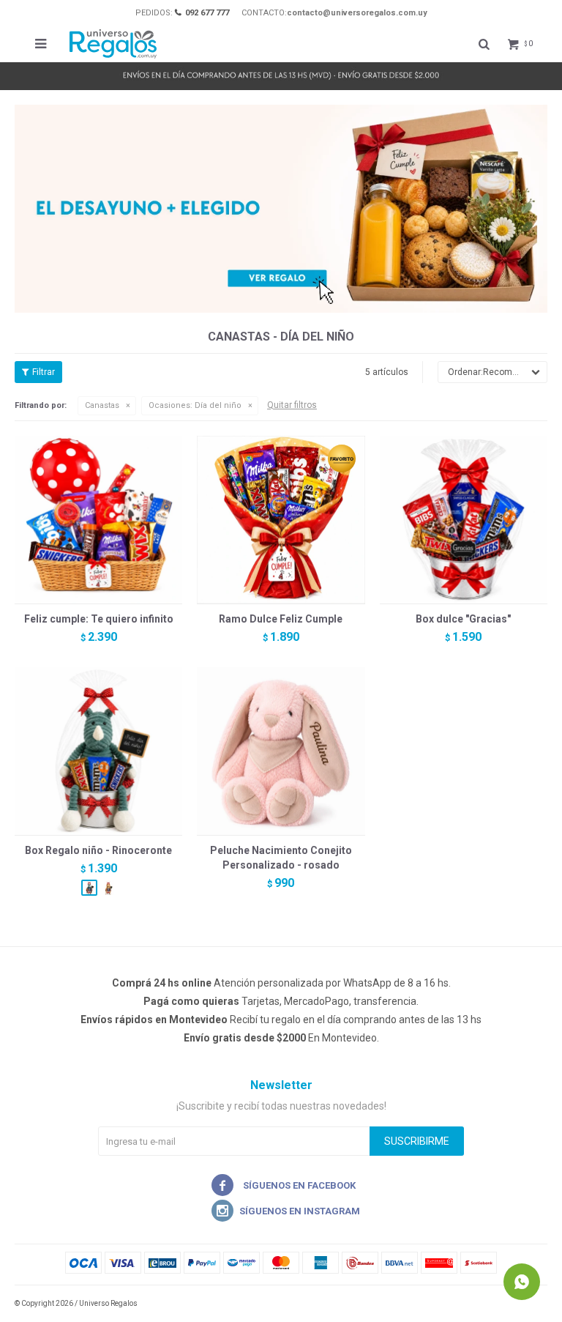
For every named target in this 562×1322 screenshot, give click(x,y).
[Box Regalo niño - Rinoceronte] (98, 751)
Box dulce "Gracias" (463, 619)
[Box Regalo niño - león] (108, 887)
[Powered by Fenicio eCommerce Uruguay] (525, 1304)
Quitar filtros (292, 405)
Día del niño (195, 405)
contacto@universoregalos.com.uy (357, 13)
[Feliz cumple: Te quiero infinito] (98, 520)
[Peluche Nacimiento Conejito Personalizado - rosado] (280, 751)
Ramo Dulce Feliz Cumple (280, 619)
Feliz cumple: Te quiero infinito (98, 619)
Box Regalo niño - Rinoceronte (98, 850)
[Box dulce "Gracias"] (463, 520)
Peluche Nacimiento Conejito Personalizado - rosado (281, 857)
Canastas (102, 405)
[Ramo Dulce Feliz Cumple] (280, 520)
